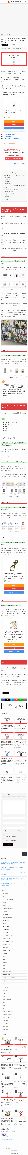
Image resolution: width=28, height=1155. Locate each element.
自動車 (4, 1005)
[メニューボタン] (1, 1)
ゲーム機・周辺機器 (7, 917)
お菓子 (4, 905)
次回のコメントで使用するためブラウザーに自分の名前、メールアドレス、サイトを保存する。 (14, 831)
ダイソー (9, 181)
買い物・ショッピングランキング (8, 1131)
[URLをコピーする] (25, 700)
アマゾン (9, 195)
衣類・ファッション (7, 1011)
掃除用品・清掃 (6, 974)
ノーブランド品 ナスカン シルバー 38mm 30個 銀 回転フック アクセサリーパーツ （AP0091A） (13, 112)
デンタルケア (6, 926)
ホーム (3, 1148)
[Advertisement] (14, 19)
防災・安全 (5, 1020)
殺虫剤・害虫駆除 (7, 999)
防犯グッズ (5, 1023)
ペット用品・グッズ (7, 935)
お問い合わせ (14, 1150)
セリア (8, 179)
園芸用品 (5, 962)
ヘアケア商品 (6, 929)
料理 (4, 981)
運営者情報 (8, 1148)
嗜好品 (4, 959)
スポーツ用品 (6, 920)
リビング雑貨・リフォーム (9, 941)
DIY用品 (5, 896)
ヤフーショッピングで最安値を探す (11, 138)
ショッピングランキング (6, 1139)
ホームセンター (10, 191)
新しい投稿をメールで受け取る (9, 840)
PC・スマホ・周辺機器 (8, 899)
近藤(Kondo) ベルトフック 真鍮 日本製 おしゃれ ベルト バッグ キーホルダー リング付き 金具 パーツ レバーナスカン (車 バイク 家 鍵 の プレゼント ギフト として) (14, 576)
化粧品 (4, 956)
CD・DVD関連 (6, 893)
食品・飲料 (5, 1029)
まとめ (6, 199)
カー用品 (5, 911)
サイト (4, 826)
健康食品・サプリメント (8, 950)
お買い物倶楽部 (16, 1)
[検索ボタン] (26, 1)
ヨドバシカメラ (10, 193)
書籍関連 (5, 990)
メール (5, 821)
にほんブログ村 (4, 1137)
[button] (3, 700)
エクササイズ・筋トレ (8, 908)
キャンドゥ (9, 183)
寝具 (4, 968)
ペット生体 (5, 932)
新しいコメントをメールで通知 (9, 836)
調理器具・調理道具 (7, 1014)
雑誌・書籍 (5, 1026)
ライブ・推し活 (6, 938)
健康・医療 (5, 947)
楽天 (8, 196)
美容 (4, 1002)
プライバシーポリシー (15, 1148)
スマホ (4, 923)
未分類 (4, 993)
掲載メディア (23, 1148)
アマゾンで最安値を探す (8, 134)
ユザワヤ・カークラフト (12, 189)
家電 (4, 965)
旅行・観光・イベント (8, 984)
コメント (5, 799)
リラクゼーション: (7, 944)
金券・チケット (6, 1017)
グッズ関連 (5, 914)
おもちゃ (5, 902)
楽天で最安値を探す (7, 136)
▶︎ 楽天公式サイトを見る (18, 163)
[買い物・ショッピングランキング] (5, 1129)
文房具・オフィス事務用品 (9, 978)
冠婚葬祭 (5, 953)
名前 (4, 816)
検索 (24, 854)
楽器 (4, 996)
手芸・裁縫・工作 (7, 972)
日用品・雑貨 (5, 44)
